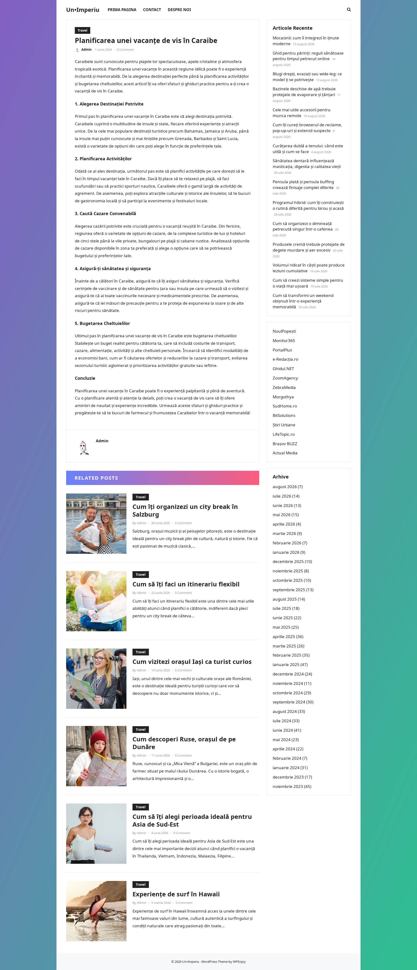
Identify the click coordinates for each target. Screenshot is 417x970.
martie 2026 (284, 533)
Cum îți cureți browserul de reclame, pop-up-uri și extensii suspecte (307, 127)
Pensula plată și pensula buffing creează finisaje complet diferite (303, 184)
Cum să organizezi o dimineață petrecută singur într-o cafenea (303, 226)
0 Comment (125, 49)
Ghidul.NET (283, 368)
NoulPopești (284, 331)
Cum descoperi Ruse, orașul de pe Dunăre (184, 743)
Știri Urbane (284, 425)
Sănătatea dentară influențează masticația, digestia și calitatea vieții (307, 163)
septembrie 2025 (289, 589)
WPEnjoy (239, 961)
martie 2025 (284, 646)
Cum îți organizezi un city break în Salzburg (185, 510)
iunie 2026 (283, 505)
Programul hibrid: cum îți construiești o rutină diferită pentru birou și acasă (308, 205)
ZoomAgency (285, 378)
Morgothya (283, 397)
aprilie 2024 (284, 749)
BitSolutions (284, 415)
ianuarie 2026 (286, 552)
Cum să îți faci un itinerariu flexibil (186, 584)
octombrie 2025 (288, 580)
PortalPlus (282, 350)
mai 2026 (282, 514)
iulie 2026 (282, 496)
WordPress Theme (215, 961)
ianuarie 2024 (286, 767)
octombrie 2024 (288, 693)
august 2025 (285, 599)
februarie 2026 (287, 543)
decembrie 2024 (288, 674)
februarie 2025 (287, 655)
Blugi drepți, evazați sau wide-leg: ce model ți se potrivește (307, 76)
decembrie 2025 (288, 561)
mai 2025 (282, 627)
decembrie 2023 (288, 777)
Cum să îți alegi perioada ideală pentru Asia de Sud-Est (192, 820)
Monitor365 (284, 340)
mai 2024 (282, 739)
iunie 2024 (283, 730)
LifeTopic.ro (284, 434)
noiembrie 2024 (288, 683)
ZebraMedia (284, 387)
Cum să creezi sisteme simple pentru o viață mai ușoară (308, 283)
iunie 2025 (283, 617)
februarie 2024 (287, 758)
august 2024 (285, 711)
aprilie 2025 (284, 636)
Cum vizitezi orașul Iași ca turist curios (192, 661)
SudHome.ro (285, 406)
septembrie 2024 (289, 702)
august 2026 (285, 486)
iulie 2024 (282, 721)
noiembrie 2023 (288, 786)
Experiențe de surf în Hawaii (176, 894)
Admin (86, 49)
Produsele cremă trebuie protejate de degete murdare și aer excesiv (309, 247)
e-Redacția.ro (285, 359)
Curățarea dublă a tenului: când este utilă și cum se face (308, 148)
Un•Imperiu (82, 10)
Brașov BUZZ (285, 443)
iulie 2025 (282, 608)
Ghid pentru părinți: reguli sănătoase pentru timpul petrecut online (308, 56)
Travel (82, 30)
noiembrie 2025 (288, 571)
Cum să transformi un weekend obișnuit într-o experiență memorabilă (303, 301)
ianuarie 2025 (286, 664)
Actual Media (285, 453)
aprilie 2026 (284, 524)
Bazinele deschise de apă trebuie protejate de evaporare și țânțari (304, 91)
